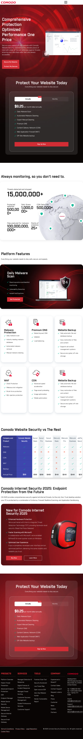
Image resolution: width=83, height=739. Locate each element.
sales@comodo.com (74, 701)
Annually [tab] (33, 98)
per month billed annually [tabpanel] (28, 121)
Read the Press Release (24, 528)
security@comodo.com (75, 711)
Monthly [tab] (55, 99)
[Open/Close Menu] (66, 2)
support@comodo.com (74, 706)
